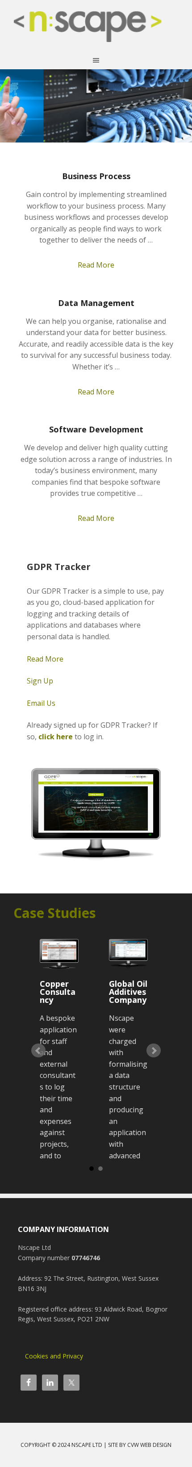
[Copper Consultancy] (59, 954)
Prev (38, 1051)
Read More (96, 265)
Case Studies (54, 913)
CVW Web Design (149, 1445)
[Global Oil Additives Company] (128, 954)
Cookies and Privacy (54, 1356)
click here (55, 737)
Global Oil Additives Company (128, 991)
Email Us (41, 703)
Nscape (96, 31)
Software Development (96, 429)
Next (153, 1051)
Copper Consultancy (57, 991)
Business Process (96, 176)
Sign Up (40, 681)
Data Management (96, 303)
